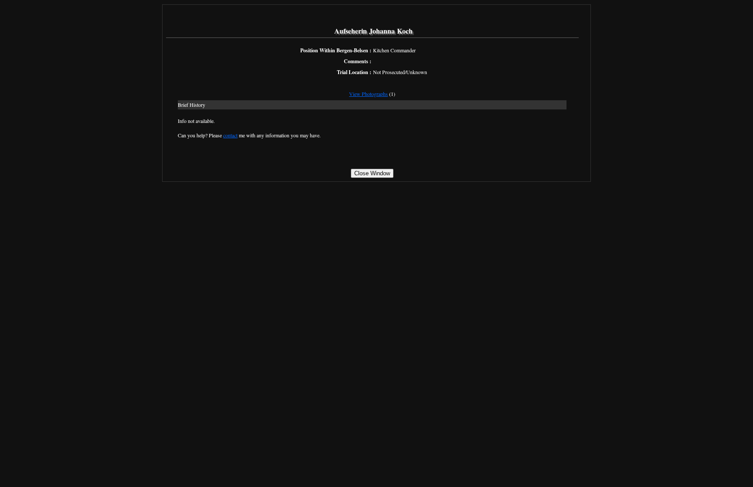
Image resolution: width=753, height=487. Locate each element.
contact (230, 135)
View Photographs (368, 93)
